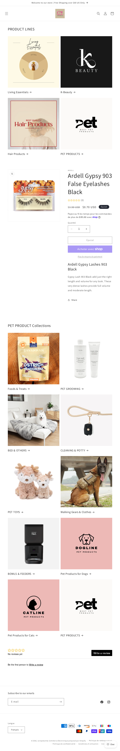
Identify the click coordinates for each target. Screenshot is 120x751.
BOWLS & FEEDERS (19, 574)
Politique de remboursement (100, 740)
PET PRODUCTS (70, 154)
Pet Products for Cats (21, 635)
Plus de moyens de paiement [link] (90, 256)
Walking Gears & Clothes (76, 512)
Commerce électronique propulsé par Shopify (67, 741)
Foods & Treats (17, 389)
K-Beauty (66, 92)
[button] (6, 13)
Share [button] (74, 300)
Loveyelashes (43, 741)
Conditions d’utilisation (88, 744)
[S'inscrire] (60, 701)
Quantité (72, 222)
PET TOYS (14, 512)
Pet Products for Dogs (74, 574)
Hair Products (16, 154)
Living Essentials (18, 92)
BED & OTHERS (17, 450)
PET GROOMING (70, 389)
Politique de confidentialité (64, 744)
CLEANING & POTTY (73, 450)
